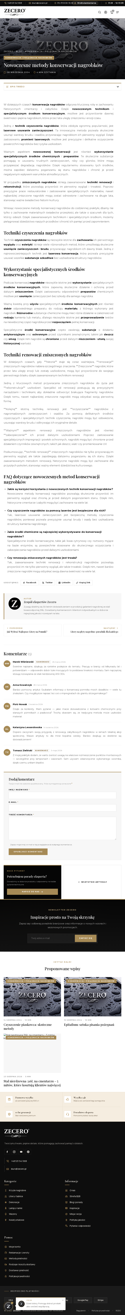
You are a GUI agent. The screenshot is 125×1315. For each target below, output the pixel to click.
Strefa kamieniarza (87, 3)
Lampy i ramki (15, 1208)
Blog (19, 51)
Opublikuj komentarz (28, 852)
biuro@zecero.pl (39, 3)
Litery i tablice (16, 1196)
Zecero (8, 51)
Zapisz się (85, 938)
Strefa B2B (75, 1196)
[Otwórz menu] (117, 12)
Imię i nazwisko (19, 790)
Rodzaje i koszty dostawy (22, 1264)
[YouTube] (21, 1152)
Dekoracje (14, 1202)
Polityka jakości (77, 1219)
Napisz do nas (31, 892)
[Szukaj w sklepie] (99, 12)
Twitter (49, 582)
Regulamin (81, 1310)
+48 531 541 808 (14, 3)
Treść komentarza (21, 815)
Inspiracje (75, 1208)
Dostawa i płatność (19, 1270)
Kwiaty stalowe (16, 1219)
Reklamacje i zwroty (19, 1252)
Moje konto (15, 1246)
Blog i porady (76, 1202)
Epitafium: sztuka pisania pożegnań (89, 1024)
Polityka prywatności (19, 1276)
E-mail (13, 802)
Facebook (31, 582)
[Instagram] (14, 1152)
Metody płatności (18, 1258)
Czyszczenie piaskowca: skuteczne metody (28, 1026)
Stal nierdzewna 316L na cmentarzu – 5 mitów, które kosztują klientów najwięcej (32, 1083)
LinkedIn (66, 582)
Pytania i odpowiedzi (80, 1225)
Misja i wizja (76, 1213)
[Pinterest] (28, 1152)
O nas (72, 1190)
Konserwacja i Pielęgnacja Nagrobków (51, 51)
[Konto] (105, 12)
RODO (118, 1310)
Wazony (13, 1213)
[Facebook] (7, 1152)
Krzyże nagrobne (17, 1190)
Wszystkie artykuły (94, 882)
